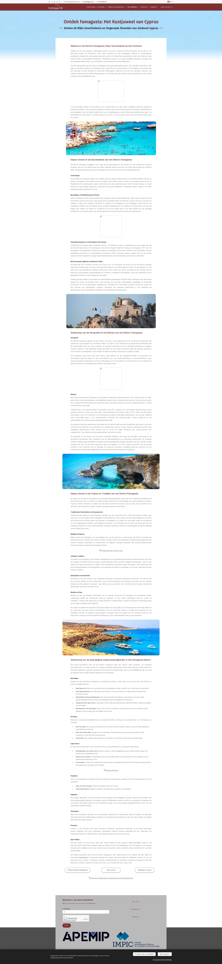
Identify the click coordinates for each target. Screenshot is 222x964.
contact (71, 1)
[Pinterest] (60, 1)
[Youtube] (57, 1)
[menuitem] (91, 7)
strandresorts (83, 857)
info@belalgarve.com (88, 1)
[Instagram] (52, 1)
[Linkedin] (54, 1)
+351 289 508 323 (102, 1)
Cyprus (91, 165)
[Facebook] (49, 1)
